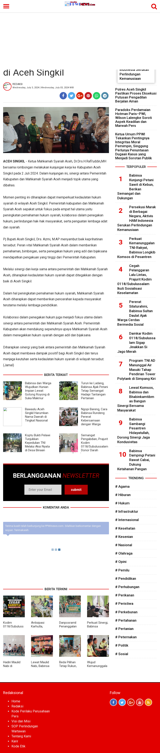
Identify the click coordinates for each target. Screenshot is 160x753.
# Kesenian (124, 537)
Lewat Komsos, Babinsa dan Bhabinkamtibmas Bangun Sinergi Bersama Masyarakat (135, 398)
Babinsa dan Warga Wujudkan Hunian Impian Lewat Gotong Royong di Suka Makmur (38, 390)
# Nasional (123, 545)
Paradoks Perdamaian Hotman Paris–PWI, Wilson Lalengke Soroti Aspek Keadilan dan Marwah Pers (133, 118)
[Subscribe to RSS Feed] (148, 702)
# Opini (120, 562)
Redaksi (17, 706)
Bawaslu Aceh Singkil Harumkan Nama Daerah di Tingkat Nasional (36, 414)
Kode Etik (18, 746)
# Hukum (122, 503)
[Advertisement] (80, 38)
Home (15, 701)
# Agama (122, 486)
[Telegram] (105, 95)
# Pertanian (124, 629)
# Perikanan (124, 595)
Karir (14, 741)
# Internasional (127, 520)
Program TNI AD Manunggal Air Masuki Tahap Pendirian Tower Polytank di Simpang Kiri (136, 369)
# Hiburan (123, 495)
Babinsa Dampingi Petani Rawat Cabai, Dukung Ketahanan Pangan (136, 460)
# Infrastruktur (126, 511)
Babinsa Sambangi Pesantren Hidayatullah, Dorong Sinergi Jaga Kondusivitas (133, 430)
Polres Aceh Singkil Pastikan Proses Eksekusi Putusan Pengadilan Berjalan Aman (135, 95)
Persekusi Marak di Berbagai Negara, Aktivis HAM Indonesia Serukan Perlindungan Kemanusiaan (136, 218)
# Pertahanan (125, 620)
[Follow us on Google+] (131, 702)
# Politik (121, 645)
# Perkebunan (126, 612)
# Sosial (121, 654)
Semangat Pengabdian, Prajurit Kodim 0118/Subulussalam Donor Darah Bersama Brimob (83, 444)
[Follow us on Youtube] (139, 702)
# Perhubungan (127, 587)
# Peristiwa (124, 603)
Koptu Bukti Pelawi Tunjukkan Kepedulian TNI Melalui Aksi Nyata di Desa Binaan (37, 442)
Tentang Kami (21, 736)
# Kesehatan (125, 528)
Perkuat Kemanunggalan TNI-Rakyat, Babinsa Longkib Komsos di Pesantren (136, 248)
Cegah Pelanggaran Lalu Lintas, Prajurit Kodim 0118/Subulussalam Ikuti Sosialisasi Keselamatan (134, 279)
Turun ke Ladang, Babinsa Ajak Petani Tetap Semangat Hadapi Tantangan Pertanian (94, 390)
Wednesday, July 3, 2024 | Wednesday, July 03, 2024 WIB (43, 87)
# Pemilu (122, 570)
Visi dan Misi (20, 721)
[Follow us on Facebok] (113, 702)
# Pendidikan (125, 578)
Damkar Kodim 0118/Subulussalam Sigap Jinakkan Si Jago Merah (136, 342)
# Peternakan (126, 637)
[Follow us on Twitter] (122, 702)
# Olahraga (123, 553)
